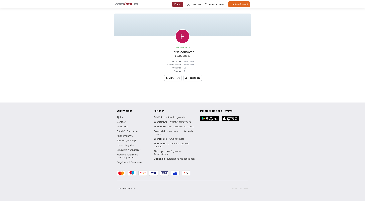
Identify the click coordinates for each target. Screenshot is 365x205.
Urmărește (174, 78)
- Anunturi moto (169, 138)
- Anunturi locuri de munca (174, 126)
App (179, 4)
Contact (121, 121)
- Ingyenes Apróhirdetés (167, 153)
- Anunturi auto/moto (172, 121)
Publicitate (122, 126)
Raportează (194, 78)
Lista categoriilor (126, 145)
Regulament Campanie (129, 162)
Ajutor (120, 117)
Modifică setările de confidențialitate (127, 156)
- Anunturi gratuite (169, 117)
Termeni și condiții (126, 140)
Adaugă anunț (240, 4)
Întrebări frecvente (127, 131)
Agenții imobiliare (217, 4)
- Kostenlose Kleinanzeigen (174, 158)
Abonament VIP (125, 135)
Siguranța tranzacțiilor (128, 149)
